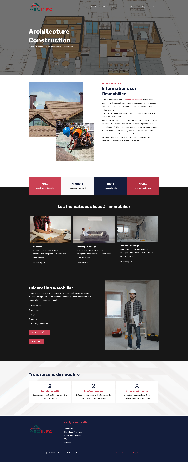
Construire (95, 7)
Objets (144, 7)
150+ (143, 184)
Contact (119, 453)
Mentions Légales (132, 453)
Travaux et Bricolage (131, 7)
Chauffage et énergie (111, 7)
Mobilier (154, 7)
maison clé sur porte (133, 99)
